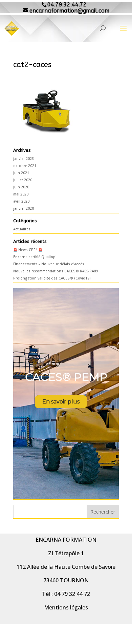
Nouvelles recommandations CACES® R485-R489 (55, 271)
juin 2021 (21, 172)
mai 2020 (20, 194)
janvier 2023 (23, 158)
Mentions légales (66, 607)
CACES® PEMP (66, 376)
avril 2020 (21, 201)
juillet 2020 (22, 180)
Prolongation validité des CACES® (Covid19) (52, 278)
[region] (66, 393)
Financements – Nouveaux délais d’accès (48, 264)
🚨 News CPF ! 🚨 (27, 249)
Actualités (21, 229)
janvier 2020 (23, 208)
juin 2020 (21, 187)
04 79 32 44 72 (72, 594)
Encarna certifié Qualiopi (35, 256)
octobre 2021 (24, 165)
